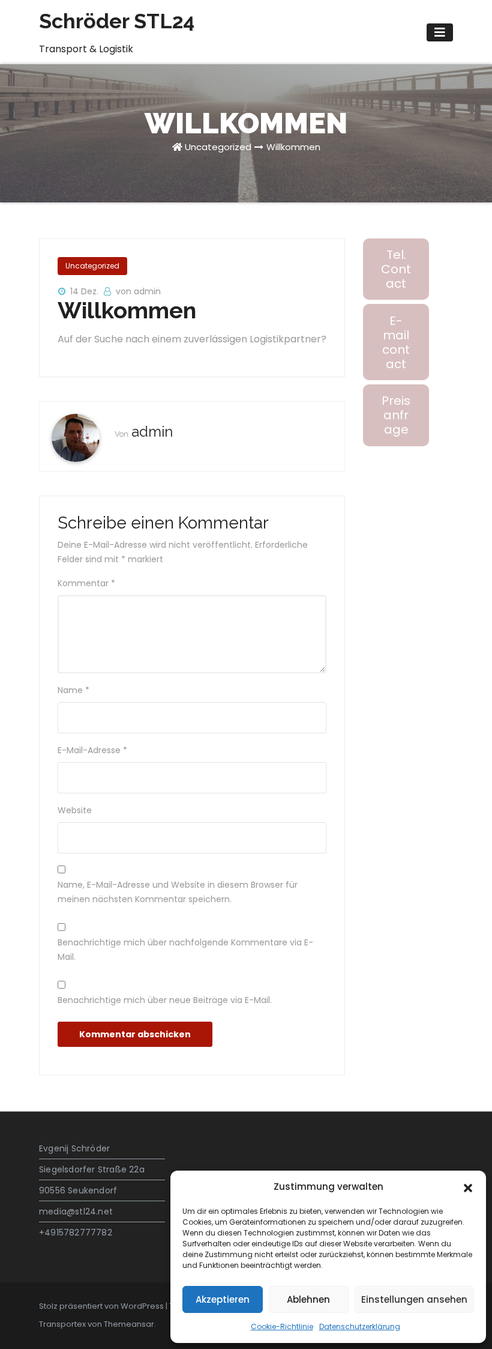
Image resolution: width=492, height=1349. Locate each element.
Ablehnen (308, 1299)
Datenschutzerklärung (359, 1326)
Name (73, 690)
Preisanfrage (396, 415)
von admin (138, 291)
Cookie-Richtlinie (282, 1326)
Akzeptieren (223, 1299)
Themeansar (129, 1324)
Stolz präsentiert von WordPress (102, 1306)
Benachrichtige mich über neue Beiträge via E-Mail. (165, 1000)
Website (75, 810)
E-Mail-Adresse (92, 750)
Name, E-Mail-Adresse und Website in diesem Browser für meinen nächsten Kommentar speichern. (178, 892)
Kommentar (86, 583)
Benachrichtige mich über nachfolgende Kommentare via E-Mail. (185, 949)
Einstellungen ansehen (414, 1299)
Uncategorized (218, 147)
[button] (468, 1187)
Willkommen (293, 147)
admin (152, 431)
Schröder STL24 (116, 21)
